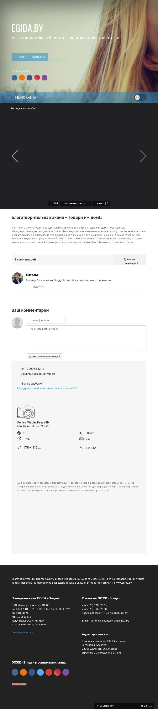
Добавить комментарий (130, 261)
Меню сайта (25, 97)
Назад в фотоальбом (23, 108)
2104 (55, 203)
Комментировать (77, 203)
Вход (21, 57)
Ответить (39, 287)
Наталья (32, 274)
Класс (102, 203)
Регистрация (38, 57)
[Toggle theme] (140, 97)
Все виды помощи (22, 632)
